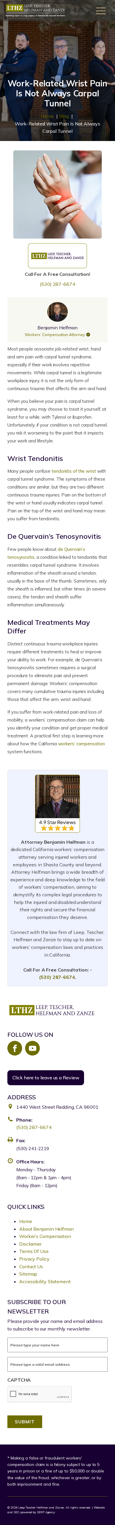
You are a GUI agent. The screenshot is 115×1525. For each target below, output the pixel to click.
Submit (25, 1422)
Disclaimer (30, 1244)
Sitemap (28, 1274)
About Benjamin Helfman (46, 1229)
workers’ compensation (81, 743)
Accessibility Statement (45, 1281)
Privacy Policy (34, 1259)
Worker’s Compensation (45, 1236)
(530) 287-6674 (57, 284)
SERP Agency (46, 1512)
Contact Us (31, 1266)
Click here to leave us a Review (45, 1078)
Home (25, 1221)
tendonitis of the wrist (74, 471)
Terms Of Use (34, 1251)
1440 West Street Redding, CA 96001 (57, 1107)
